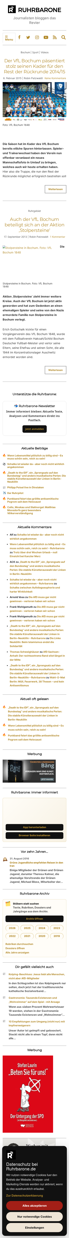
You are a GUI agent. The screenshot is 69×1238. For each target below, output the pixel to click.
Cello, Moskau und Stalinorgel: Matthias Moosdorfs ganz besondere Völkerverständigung (31, 510)
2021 (27, 935)
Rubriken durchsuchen (19, 943)
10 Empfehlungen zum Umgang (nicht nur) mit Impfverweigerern (37, 1023)
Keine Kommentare (55, 78)
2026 (12, 928)
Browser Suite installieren (34, 835)
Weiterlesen (55, 189)
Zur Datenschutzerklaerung (24, 1195)
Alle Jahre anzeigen (17, 952)
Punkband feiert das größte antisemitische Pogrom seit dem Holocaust (33, 500)
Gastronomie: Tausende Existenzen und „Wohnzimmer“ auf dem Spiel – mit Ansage (34, 999)
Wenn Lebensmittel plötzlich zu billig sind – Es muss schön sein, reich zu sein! (35, 457)
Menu (9, 39)
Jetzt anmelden (34, 429)
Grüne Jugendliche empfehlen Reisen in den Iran (36, 864)
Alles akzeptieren (34, 1205)
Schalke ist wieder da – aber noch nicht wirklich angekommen (35, 465)
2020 (42, 935)
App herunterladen (34, 827)
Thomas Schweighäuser (24, 651)
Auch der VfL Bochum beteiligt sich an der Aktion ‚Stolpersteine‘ (34, 224)
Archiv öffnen (34, 918)
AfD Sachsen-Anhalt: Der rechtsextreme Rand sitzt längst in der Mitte (37, 655)
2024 (42, 928)
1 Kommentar (57, 236)
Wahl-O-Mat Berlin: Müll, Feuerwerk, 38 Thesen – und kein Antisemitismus (37, 681)
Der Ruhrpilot (15, 492)
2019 (57, 935)
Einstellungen (34, 1227)
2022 (12, 935)
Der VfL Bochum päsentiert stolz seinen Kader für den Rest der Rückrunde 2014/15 (34, 66)
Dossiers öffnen (15, 948)
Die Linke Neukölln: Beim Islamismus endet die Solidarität (35, 642)
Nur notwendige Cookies (34, 1216)
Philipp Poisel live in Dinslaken (25, 487)
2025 (27, 928)
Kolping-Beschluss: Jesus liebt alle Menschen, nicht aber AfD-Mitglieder (37, 976)
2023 (56, 928)
